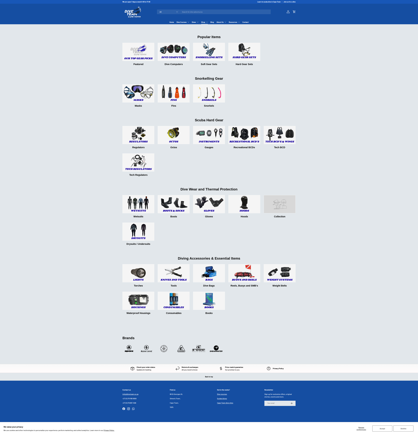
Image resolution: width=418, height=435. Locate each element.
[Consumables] (173, 301)
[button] (294, 11)
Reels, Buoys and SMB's (244, 285)
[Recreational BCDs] (244, 135)
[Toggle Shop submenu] (207, 22)
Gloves (209, 216)
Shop (203, 22)
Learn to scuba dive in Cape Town (269, 2)
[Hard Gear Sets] (244, 52)
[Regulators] (138, 135)
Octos (173, 147)
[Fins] (173, 93)
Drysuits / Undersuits (138, 244)
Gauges (209, 147)
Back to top (209, 377)
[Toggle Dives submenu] (197, 22)
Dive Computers (174, 64)
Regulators (138, 147)
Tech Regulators (138, 175)
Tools (174, 285)
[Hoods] (244, 204)
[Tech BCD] (279, 135)
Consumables (173, 313)
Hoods (244, 216)
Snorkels (209, 105)
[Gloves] (209, 204)
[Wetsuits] (138, 204)
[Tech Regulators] (138, 162)
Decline (403, 428)
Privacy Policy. (109, 430)
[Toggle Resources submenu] (239, 22)
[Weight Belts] (279, 273)
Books (209, 313)
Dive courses (222, 394)
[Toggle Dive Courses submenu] (188, 22)
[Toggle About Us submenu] (225, 22)
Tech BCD (279, 147)
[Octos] (173, 135)
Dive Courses (182, 22)
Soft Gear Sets (209, 64)
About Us (220, 22)
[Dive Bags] (209, 273)
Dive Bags (209, 285)
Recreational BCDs (244, 147)
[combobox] (214, 11)
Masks (138, 105)
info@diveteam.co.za (130, 394)
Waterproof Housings (138, 313)
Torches (138, 285)
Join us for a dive (290, 2)
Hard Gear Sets (244, 64)
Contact (245, 22)
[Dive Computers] (173, 52)
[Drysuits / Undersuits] (138, 232)
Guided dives (222, 398)
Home (171, 22)
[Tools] (173, 273)
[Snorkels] (209, 93)
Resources (233, 22)
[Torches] (138, 273)
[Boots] (173, 204)
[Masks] (138, 93)
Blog (212, 22)
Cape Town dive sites (225, 403)
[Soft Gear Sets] (209, 52)
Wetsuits (138, 216)
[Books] (209, 301)
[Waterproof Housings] (138, 301)
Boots (173, 216)
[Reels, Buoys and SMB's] (244, 273)
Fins (173, 105)
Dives (194, 22)
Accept (382, 428)
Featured (138, 64)
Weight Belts (279, 285)
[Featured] (138, 52)
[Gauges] (209, 135)
